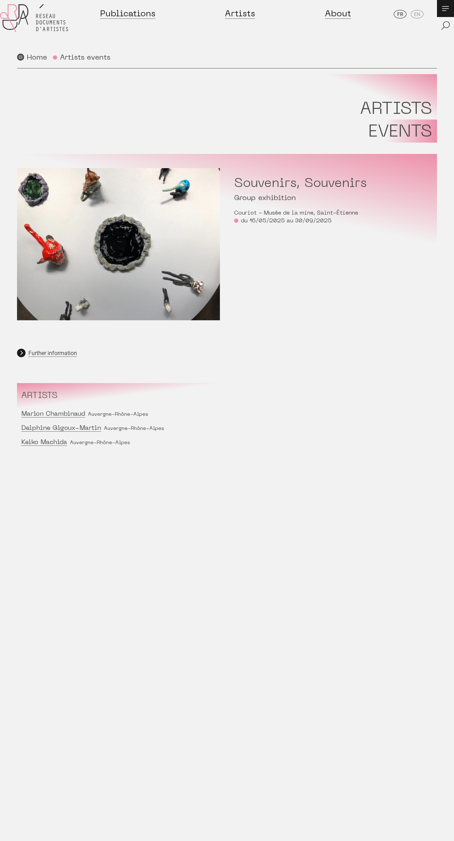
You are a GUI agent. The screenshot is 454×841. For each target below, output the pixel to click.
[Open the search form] (445, 25)
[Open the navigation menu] (445, 8)
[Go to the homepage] (34, 25)
